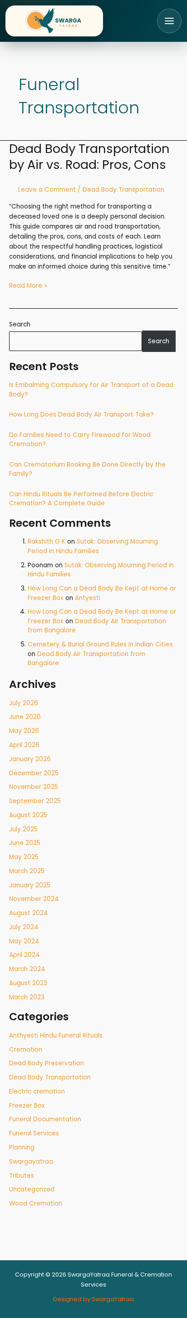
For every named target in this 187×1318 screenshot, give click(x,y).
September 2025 (35, 801)
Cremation (25, 1049)
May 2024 (24, 941)
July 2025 (23, 829)
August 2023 (28, 983)
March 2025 (26, 871)
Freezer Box (27, 1105)
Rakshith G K (46, 541)
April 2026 (24, 745)
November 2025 (33, 787)
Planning (21, 1147)
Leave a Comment (47, 189)
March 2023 (26, 997)
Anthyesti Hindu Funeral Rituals (56, 1035)
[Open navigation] (169, 21)
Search (19, 324)
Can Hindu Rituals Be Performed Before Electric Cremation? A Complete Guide (81, 499)
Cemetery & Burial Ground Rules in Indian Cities (100, 644)
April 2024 (24, 955)
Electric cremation (37, 1091)
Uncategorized (31, 1189)
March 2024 (27, 969)
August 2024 (28, 913)
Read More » (28, 285)
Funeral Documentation (45, 1119)
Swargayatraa (31, 1161)
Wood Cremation (35, 1203)
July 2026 (23, 703)
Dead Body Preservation (46, 1063)
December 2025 (34, 773)
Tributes (21, 1175)
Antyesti (87, 598)
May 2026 (24, 731)
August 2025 (28, 815)
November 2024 (34, 899)
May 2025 (24, 857)
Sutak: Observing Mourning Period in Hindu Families (93, 546)
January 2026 (30, 759)
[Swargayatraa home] (54, 20)
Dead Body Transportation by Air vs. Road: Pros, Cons (89, 157)
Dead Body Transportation (50, 1077)
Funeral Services (34, 1133)
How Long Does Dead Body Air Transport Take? (81, 414)
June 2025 (24, 843)
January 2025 (29, 885)
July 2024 (24, 927)
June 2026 (25, 716)
